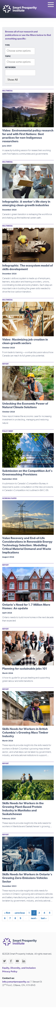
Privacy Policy (9, 971)
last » (44, 918)
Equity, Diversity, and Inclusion (19, 968)
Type (7, 45)
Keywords (10, 67)
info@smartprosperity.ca (15, 982)
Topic (8, 56)
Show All (12, 79)
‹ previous (19, 913)
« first (7, 913)
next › (34, 918)
